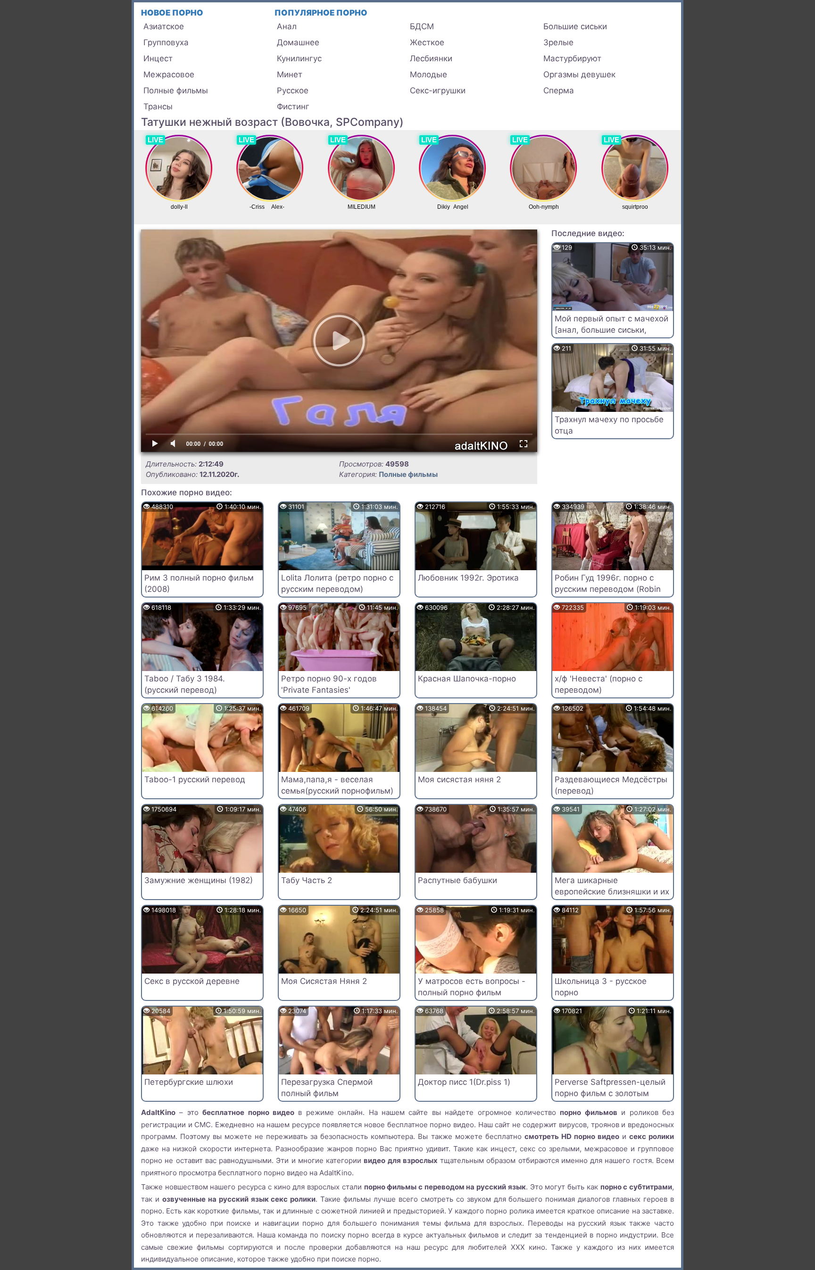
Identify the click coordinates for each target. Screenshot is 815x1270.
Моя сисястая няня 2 (459, 779)
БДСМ (422, 26)
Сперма (558, 90)
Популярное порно (320, 12)
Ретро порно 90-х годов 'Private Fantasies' (329, 684)
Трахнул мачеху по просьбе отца (609, 425)
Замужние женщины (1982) (198, 880)
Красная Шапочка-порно (467, 678)
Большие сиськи (575, 26)
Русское (292, 90)
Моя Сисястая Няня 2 (324, 981)
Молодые (428, 74)
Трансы (158, 106)
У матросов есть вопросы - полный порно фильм (471, 986)
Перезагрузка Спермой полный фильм (327, 1087)
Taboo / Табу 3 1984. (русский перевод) (184, 684)
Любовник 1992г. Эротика (468, 577)
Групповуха (166, 42)
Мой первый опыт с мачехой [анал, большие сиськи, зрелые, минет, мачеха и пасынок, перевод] (611, 335)
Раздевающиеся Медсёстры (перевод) (611, 785)
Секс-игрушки (438, 90)
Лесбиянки (431, 58)
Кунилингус (299, 58)
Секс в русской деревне (192, 981)
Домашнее (298, 42)
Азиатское (163, 26)
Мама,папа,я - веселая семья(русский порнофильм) (337, 785)
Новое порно (172, 12)
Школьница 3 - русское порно (601, 986)
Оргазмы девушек (579, 74)
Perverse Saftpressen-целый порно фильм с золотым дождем (610, 1093)
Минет (289, 74)
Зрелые (558, 42)
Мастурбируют (572, 58)
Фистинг (293, 106)
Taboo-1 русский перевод (194, 779)
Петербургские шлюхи (188, 1082)
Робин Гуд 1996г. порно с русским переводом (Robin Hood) (608, 589)
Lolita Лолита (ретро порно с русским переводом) (337, 583)
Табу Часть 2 (306, 880)
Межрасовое (168, 74)
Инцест (158, 58)
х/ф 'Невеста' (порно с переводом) (598, 684)
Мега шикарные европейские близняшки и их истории (612, 892)
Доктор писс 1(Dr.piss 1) (464, 1082)
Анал (287, 26)
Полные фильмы (175, 90)
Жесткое (427, 42)
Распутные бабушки (457, 880)
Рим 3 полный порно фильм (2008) (199, 583)
